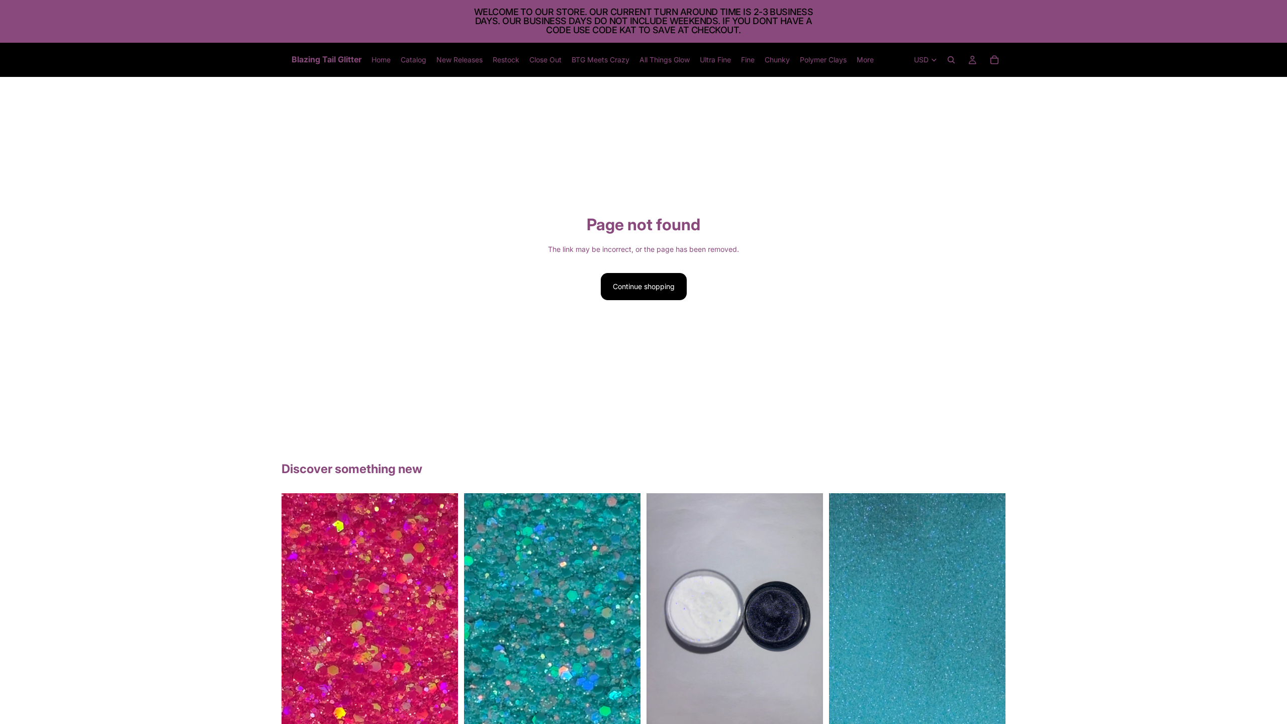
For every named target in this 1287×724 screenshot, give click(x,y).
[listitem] (865, 59)
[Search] (951, 60)
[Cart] (994, 60)
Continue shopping (644, 286)
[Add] (442, 713)
